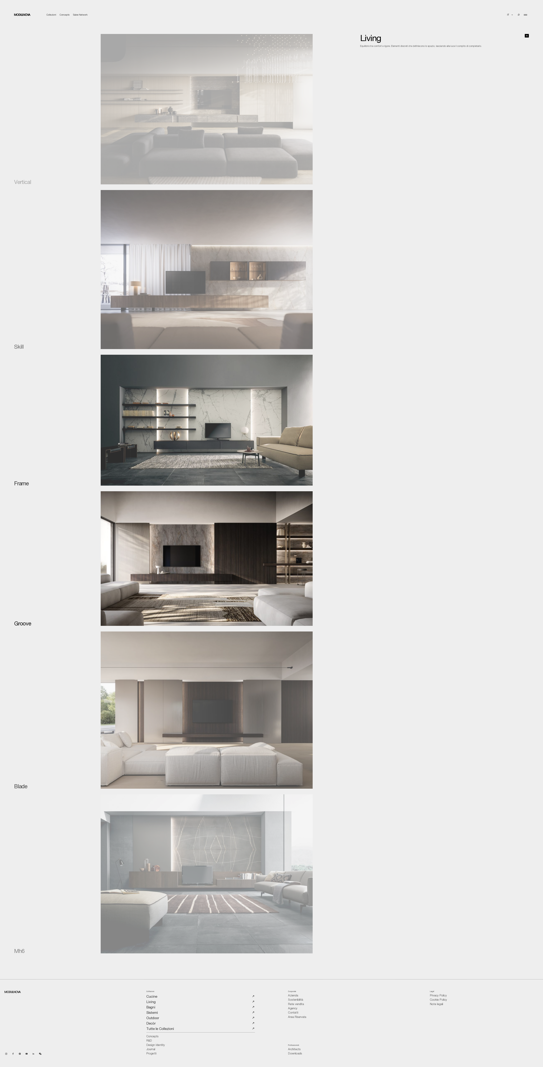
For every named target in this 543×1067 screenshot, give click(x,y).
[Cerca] (518, 14)
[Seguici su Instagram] (6, 1053)
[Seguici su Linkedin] (33, 1053)
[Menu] (525, 14)
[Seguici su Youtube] (26, 1053)
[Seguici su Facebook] (13, 1053)
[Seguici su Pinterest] (19, 1053)
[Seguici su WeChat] (40, 1053)
